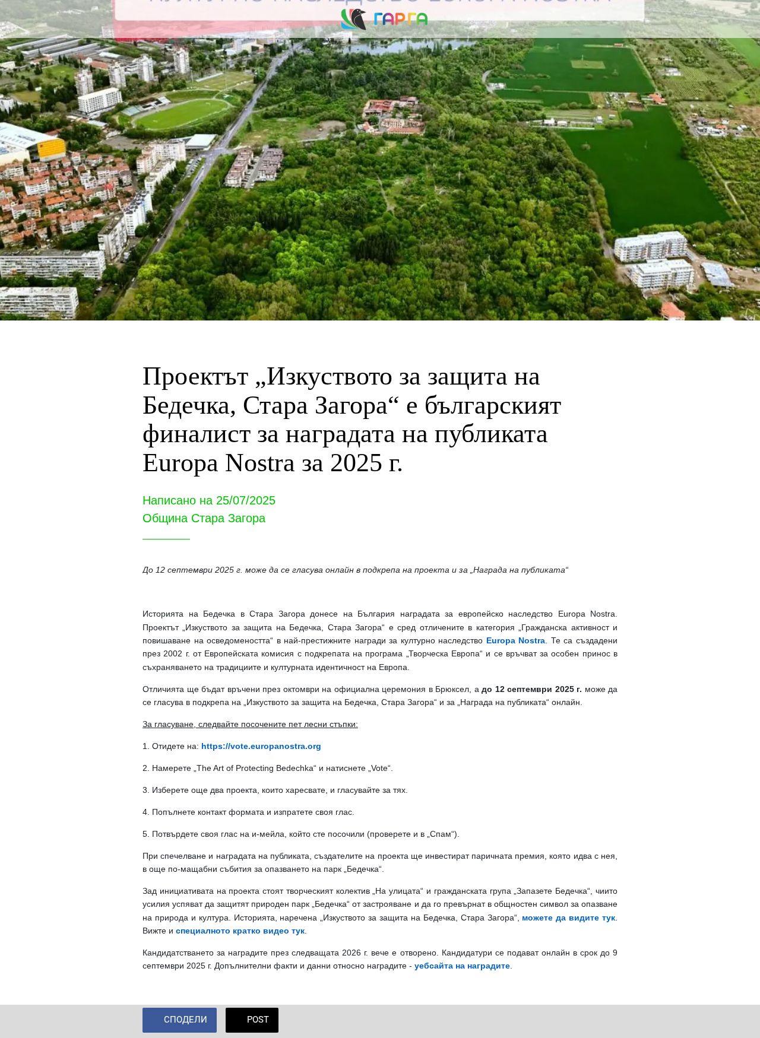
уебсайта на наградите (462, 965)
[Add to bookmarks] (603, 1021)
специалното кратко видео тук (240, 930)
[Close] (19, 19)
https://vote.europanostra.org (261, 746)
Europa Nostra (516, 640)
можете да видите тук (568, 917)
